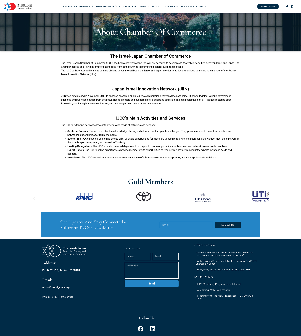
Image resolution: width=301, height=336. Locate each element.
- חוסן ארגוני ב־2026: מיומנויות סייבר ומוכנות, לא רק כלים (223, 269)
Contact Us (202, 6)
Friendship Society (106, 6)
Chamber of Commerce (76, 6)
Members (127, 6)
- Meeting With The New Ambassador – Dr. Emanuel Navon (224, 297)
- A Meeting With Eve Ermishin (213, 290)
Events (142, 6)
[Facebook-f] (287, 6)
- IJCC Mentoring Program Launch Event (218, 284)
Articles (156, 6)
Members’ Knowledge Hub (179, 6)
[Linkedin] (291, 6)
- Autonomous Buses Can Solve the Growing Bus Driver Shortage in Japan (226, 262)
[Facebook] (140, 328)
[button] (34, 198)
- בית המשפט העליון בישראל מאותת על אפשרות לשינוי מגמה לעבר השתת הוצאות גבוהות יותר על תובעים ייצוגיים (224, 254)
